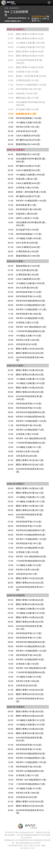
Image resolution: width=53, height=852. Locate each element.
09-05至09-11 (41, 17)
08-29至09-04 (38, 16)
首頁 (6, 8)
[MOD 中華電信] (13, 2)
